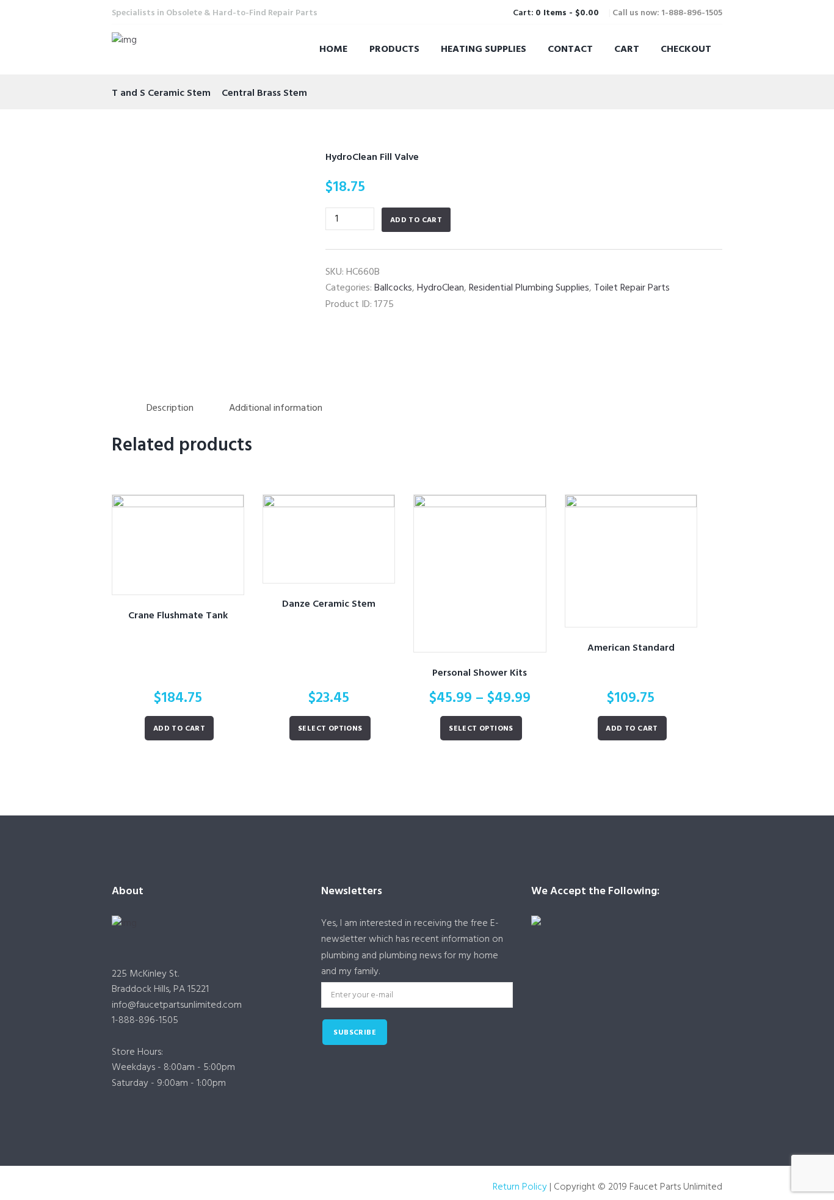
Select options (330, 729)
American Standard (631, 648)
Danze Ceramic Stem (328, 604)
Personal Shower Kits (479, 673)
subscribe (354, 1033)
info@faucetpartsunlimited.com (177, 1005)
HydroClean (440, 288)
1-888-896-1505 (145, 1020)
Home (333, 49)
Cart (626, 49)
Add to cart (416, 220)
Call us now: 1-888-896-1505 (667, 13)
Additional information (275, 408)
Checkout (686, 49)
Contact (570, 49)
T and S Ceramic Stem (161, 93)
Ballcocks (393, 288)
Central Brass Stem (264, 93)
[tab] (170, 408)
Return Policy (520, 1187)
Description (170, 408)
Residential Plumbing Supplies (529, 288)
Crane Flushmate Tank (178, 616)
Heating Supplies (483, 49)
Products (394, 49)
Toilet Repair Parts (632, 288)
